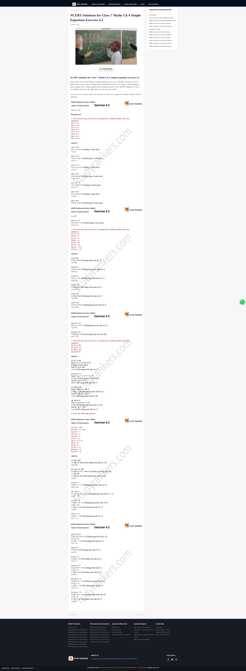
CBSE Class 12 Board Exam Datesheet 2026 (162, 20)
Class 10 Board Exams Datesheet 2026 (161, 18)
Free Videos (153, 15)
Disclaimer (5, 668)
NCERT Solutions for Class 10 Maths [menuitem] (77, 630)
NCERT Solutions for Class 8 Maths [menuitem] (77, 644)
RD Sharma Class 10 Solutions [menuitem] (98, 627)
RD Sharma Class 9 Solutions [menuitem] (98, 630)
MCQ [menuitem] (142, 4)
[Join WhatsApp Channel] (242, 301)
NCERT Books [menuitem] (159, 627)
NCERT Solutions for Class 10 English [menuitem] (78, 634)
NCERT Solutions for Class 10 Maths (160, 23)
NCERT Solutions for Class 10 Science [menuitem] (78, 632)
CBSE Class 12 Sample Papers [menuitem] (141, 639)
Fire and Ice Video (154, 29)
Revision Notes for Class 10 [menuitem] (163, 630)
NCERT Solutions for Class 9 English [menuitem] (77, 642)
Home (72, 10)
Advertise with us (28, 668)
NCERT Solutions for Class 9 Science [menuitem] (78, 639)
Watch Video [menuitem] (153, 4)
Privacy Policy (15, 668)
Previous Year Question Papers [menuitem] (142, 627)
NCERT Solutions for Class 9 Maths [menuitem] (77, 637)
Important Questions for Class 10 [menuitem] (121, 634)
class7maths (79, 10)
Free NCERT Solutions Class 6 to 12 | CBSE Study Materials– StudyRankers (123, 668)
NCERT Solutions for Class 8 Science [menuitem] (77, 646)
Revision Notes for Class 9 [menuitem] (163, 632)
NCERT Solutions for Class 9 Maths (159, 32)
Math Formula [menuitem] (116, 627)
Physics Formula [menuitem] (116, 630)
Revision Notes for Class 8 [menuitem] (163, 634)
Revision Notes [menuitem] (114, 4)
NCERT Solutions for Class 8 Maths (159, 38)
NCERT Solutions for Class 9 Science (160, 35)
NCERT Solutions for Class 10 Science (160, 26)
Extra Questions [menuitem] (130, 4)
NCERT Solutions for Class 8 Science (160, 40)
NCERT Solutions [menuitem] (98, 4)
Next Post (140, 615)
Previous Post (73, 615)
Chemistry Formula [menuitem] (117, 632)
